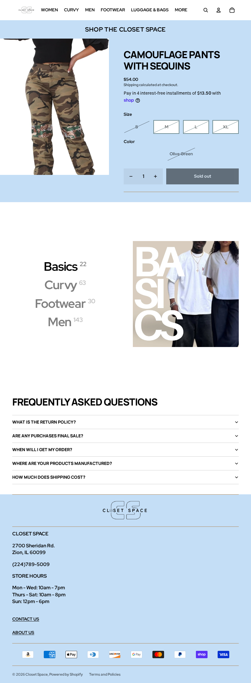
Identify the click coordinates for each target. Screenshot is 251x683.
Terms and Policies (105, 674)
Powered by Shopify (66, 674)
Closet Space (36, 674)
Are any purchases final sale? (47, 436)
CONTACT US (25, 619)
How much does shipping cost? (48, 477)
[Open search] (205, 10)
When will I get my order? (42, 449)
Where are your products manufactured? (62, 463)
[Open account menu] (218, 10)
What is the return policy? (44, 422)
